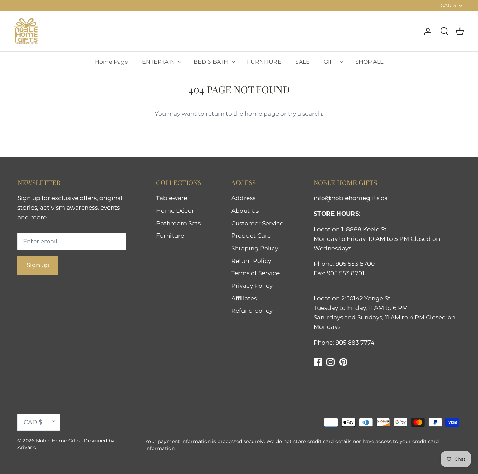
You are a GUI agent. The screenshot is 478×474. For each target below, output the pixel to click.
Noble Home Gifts (58, 440)
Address (243, 198)
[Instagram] (330, 362)
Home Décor (175, 210)
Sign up (38, 265)
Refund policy (252, 310)
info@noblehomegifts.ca (351, 198)
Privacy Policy (252, 285)
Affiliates (244, 298)
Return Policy (251, 260)
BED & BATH (211, 62)
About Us (245, 210)
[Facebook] (318, 362)
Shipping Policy (254, 248)
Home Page (111, 62)
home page (262, 113)
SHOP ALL (369, 62)
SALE (302, 62)
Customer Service (257, 223)
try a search (305, 113)
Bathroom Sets (178, 223)
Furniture (170, 235)
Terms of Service (255, 273)
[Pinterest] (343, 362)
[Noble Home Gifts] (26, 31)
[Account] (427, 31)
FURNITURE (264, 62)
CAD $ (448, 5)
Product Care (251, 235)
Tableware (171, 198)
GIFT (330, 62)
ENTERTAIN (158, 62)
